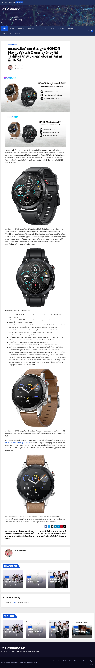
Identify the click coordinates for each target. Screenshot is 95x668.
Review (31, 28)
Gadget (10, 44)
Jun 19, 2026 (34, 635)
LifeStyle (7, 33)
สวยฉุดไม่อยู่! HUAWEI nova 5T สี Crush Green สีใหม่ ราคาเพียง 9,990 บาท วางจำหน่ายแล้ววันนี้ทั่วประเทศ (51, 533)
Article (43, 28)
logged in (15, 602)
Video (60, 28)
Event (70, 28)
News (20, 28)
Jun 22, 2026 (10, 635)
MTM (18, 585)
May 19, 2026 (80, 635)
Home (12, 28)
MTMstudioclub (13, 648)
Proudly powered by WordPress (10, 662)
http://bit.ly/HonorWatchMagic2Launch (17, 443)
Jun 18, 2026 (57, 635)
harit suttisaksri (22, 66)
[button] (88, 31)
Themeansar (33, 662)
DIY (52, 28)
